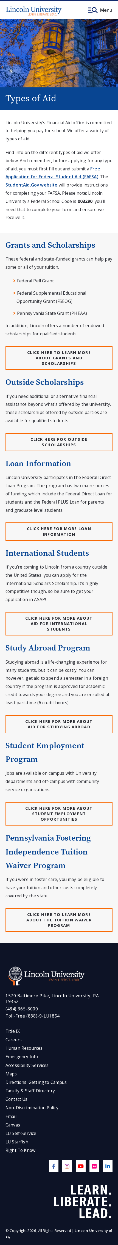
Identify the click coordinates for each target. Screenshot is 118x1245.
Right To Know (20, 1150)
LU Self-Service (20, 1133)
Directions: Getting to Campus (36, 1082)
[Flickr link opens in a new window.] (94, 1166)
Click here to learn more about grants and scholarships (59, 358)
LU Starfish (16, 1142)
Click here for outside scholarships (59, 442)
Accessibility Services (27, 1065)
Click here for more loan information (59, 531)
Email (10, 1116)
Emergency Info (21, 1057)
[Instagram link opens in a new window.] (67, 1166)
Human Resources (24, 1048)
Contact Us (16, 1099)
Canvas (12, 1125)
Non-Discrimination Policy (31, 1108)
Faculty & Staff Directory (30, 1091)
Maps (11, 1074)
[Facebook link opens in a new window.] (53, 1166)
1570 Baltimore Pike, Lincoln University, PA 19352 (52, 999)
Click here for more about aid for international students (58, 624)
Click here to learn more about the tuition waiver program (59, 920)
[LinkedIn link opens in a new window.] (108, 1166)
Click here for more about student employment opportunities (58, 814)
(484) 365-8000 (21, 1009)
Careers (13, 1040)
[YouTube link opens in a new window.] (81, 1166)
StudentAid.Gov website (31, 185)
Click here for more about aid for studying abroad (58, 724)
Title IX (12, 1031)
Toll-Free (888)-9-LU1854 (32, 1016)
